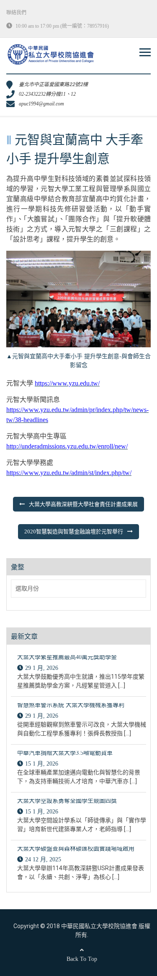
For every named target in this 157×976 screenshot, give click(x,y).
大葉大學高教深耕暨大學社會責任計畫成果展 (83, 504)
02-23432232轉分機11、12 (47, 94)
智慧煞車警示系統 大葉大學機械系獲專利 (70, 705)
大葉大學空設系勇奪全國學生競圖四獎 (67, 801)
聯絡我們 (16, 13)
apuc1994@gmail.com (41, 104)
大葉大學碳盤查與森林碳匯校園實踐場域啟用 (75, 848)
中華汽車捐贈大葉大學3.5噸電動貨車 (65, 753)
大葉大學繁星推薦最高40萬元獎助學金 (67, 657)
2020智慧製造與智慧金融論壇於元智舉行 (73, 531)
